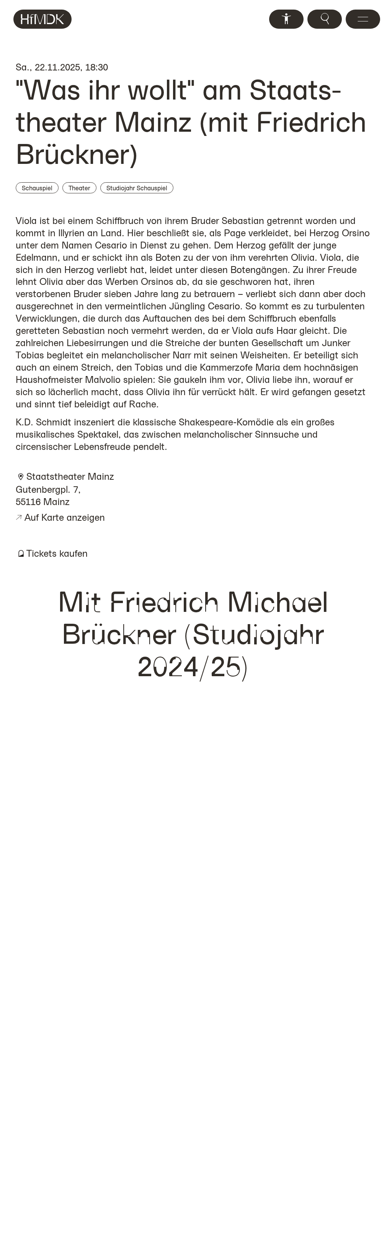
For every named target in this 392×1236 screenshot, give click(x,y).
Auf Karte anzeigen (60, 517)
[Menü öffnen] (363, 19)
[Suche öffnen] (324, 19)
